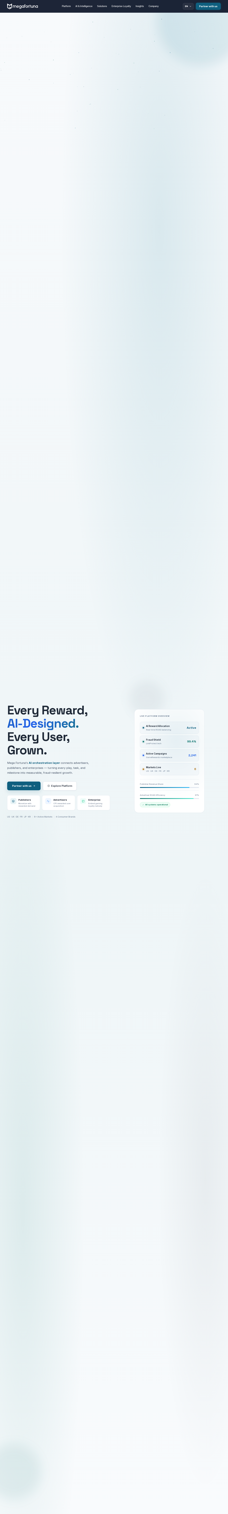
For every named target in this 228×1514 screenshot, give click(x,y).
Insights (140, 6)
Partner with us (208, 6)
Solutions (102, 6)
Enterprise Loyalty (121, 6)
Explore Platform (61, 785)
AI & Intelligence (83, 6)
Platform (66, 6)
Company (154, 6)
